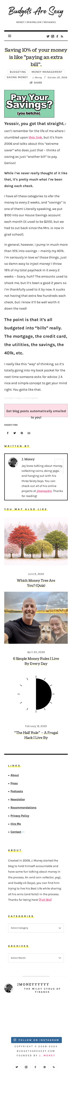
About (15, 775)
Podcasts (17, 791)
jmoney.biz (44, 491)
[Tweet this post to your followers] (14, 433)
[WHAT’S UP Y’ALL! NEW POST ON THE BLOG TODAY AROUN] (20, 1025)
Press (14, 783)
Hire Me (16, 824)
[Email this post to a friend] (29, 433)
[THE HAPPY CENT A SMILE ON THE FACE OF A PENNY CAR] (52, 1007)
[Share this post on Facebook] (7, 433)
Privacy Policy (20, 815)
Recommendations (23, 807)
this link (35, 137)
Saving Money (17, 77)
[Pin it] (22, 433)
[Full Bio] (45, 899)
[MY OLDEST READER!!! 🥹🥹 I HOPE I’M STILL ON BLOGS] (20, 1007)
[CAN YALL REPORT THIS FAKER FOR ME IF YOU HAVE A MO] (52, 1025)
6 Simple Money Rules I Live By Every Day (36, 661)
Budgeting (18, 72)
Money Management (47, 72)
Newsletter (18, 799)
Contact (16, 832)
